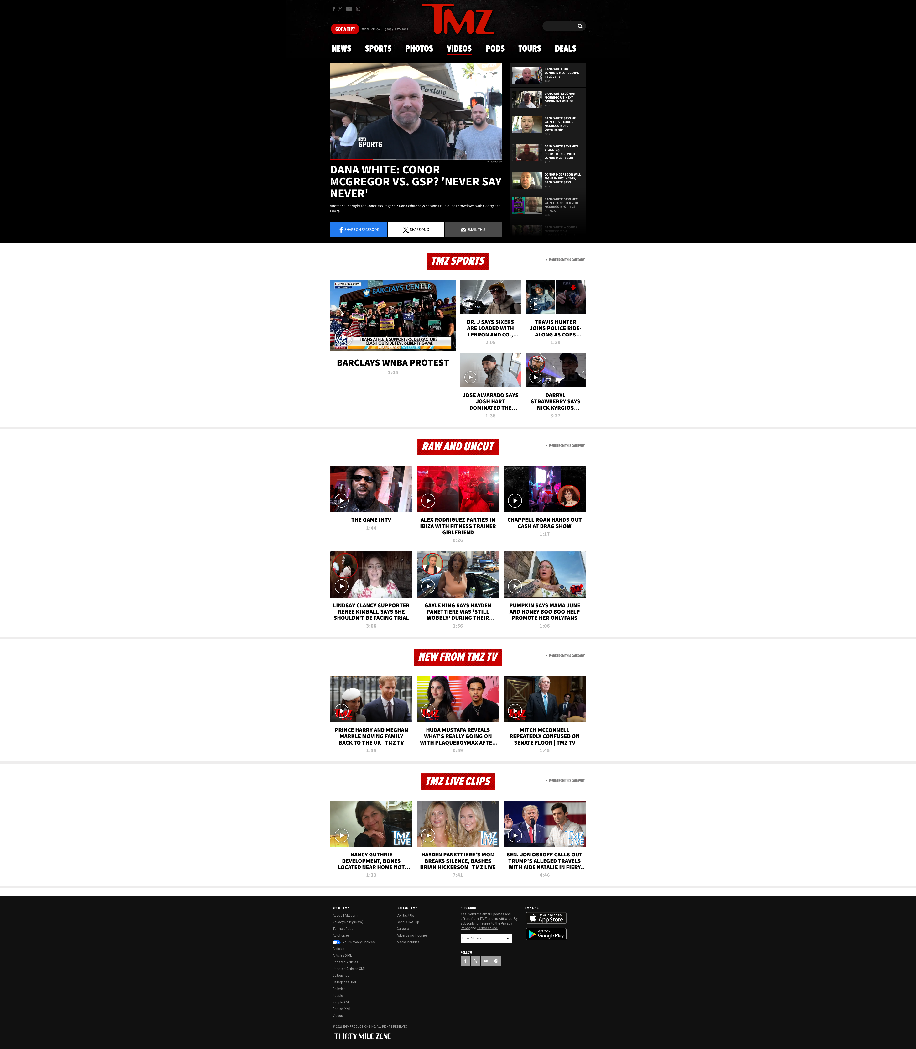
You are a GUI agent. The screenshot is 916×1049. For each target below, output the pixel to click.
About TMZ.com (345, 915)
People (338, 995)
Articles (338, 949)
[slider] (416, 159)
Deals (565, 49)
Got (345, 29)
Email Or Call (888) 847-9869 (384, 29)
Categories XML (345, 982)
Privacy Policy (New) (348, 922)
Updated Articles (345, 962)
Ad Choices (341, 935)
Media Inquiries (408, 942)
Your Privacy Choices (358, 942)
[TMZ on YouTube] (486, 961)
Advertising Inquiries (412, 935)
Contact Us (405, 915)
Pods (495, 49)
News (341, 49)
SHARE (419, 229)
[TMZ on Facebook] (334, 9)
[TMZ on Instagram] (358, 9)
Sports (378, 49)
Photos (419, 49)
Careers (403, 929)
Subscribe (507, 938)
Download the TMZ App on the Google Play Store (546, 934)
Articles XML (342, 955)
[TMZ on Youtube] (349, 9)
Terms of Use (343, 929)
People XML (341, 1002)
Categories (341, 975)
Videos (459, 49)
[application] (416, 111)
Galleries (339, 989)
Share (361, 229)
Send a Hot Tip (408, 922)
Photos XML (342, 1009)
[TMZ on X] (341, 9)
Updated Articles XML (349, 969)
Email (476, 229)
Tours (529, 49)
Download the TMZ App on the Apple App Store (546, 918)
